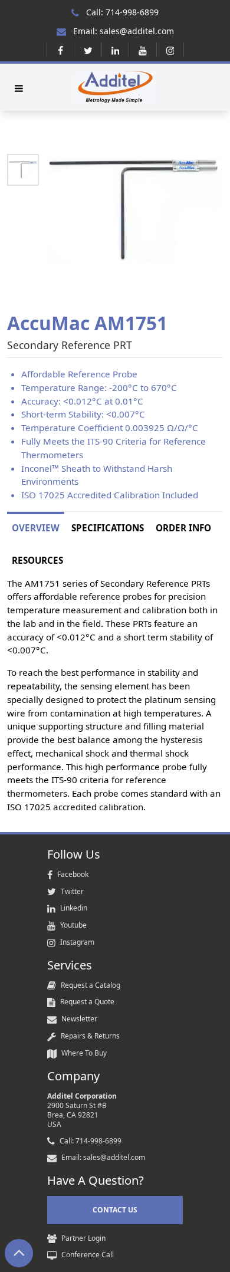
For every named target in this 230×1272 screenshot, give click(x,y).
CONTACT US (115, 1210)
